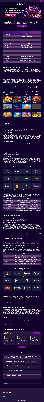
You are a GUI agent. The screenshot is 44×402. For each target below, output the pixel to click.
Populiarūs (7, 94)
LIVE (16, 94)
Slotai (36, 94)
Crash (26, 94)
